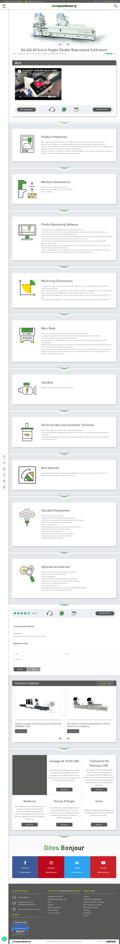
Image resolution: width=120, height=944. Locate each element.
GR (104, 1)
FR (110, 1)
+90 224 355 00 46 (23, 897)
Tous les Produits (54, 913)
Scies (27, 54)
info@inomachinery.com (35, 1)
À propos (86, 897)
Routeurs (51, 905)
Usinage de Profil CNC (55, 897)
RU (116, 1)
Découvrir (64, 789)
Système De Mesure (54, 907)
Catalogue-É (87, 913)
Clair (33, 669)
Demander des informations (13, 1)
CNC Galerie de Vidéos (90, 907)
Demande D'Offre (102, 109)
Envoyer (20, 669)
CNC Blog (86, 910)
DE (107, 1)
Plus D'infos (21, 731)
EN (95, 1)
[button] (61, 44)
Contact (86, 916)
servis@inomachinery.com (26, 904)
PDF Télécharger (26, 109)
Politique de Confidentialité (92, 899)
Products (21, 54)
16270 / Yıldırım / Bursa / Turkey (28, 909)
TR (98, 1)
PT (101, 1)
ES (113, 1)
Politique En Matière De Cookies (94, 902)
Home (14, 54)
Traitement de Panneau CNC (57, 899)
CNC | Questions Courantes (92, 905)
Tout (105, 683)
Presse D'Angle (53, 910)
